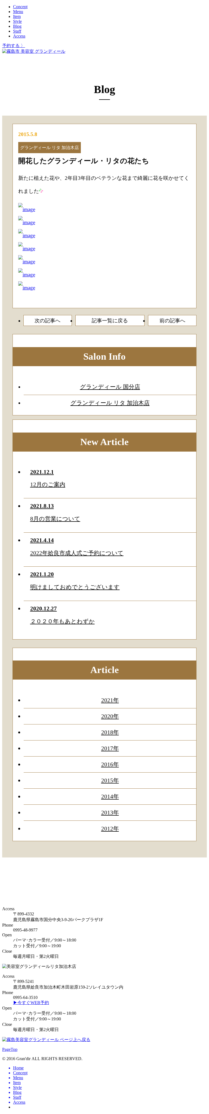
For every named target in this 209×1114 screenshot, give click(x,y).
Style (17, 21)
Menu (18, 11)
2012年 (110, 828)
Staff (17, 31)
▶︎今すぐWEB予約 (31, 1002)
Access (19, 36)
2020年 (110, 716)
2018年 (110, 732)
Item (17, 16)
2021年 (110, 700)
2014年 (110, 796)
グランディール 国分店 (110, 387)
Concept (20, 6)
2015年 (110, 780)
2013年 (110, 812)
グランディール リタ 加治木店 (110, 403)
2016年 (110, 764)
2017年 (110, 748)
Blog (17, 26)
